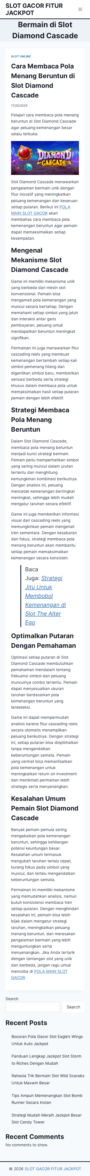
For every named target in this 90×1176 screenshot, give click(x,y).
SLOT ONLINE (21, 56)
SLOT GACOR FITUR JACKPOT (53, 1169)
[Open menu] (80, 9)
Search (12, 998)
